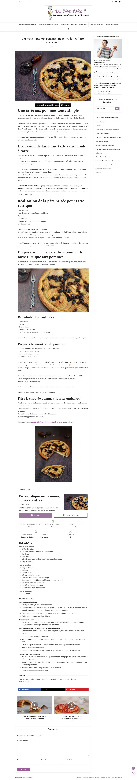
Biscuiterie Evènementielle (27, 24)
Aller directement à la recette (48, 105)
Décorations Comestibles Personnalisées (74, 24)
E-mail (43, 759)
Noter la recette (23, 735)
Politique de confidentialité (114, 778)
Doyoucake (29, 778)
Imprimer (66, 105)
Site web (68, 759)
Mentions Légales (100, 778)
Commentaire (22, 740)
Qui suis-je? (18, 2)
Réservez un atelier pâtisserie (48, 24)
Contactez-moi (28, 2)
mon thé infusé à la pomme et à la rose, (46, 422)
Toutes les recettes (112, 24)
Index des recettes (96, 24)
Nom (19, 759)
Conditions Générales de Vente (85, 778)
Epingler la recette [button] (72, 515)
